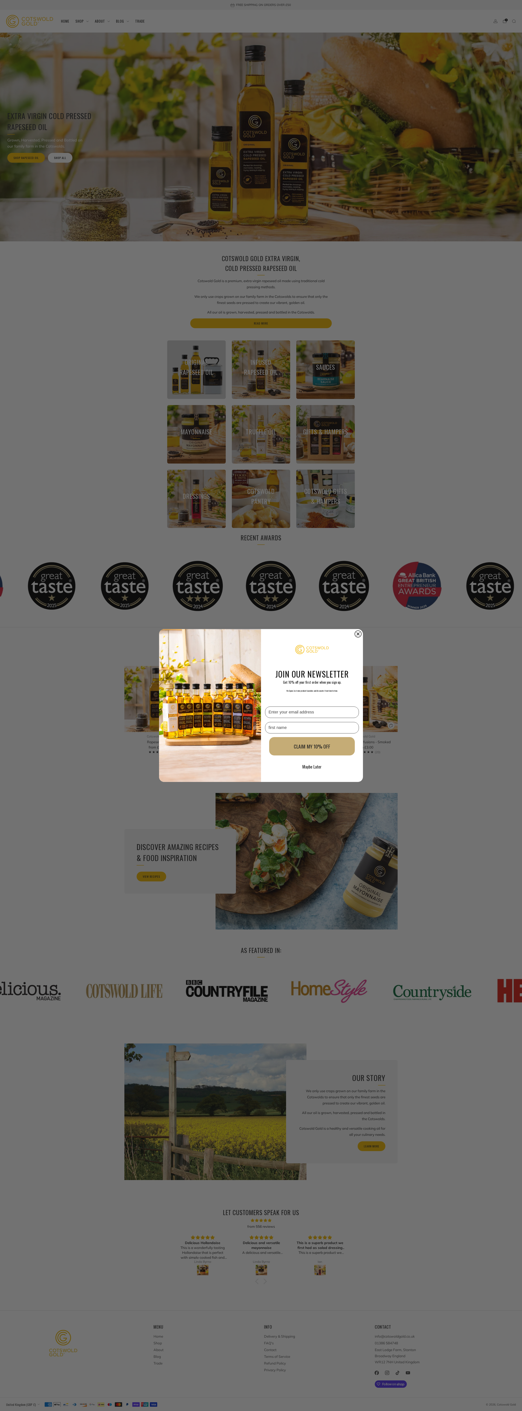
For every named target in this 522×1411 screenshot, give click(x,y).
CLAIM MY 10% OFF (312, 746)
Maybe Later (312, 767)
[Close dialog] (358, 634)
